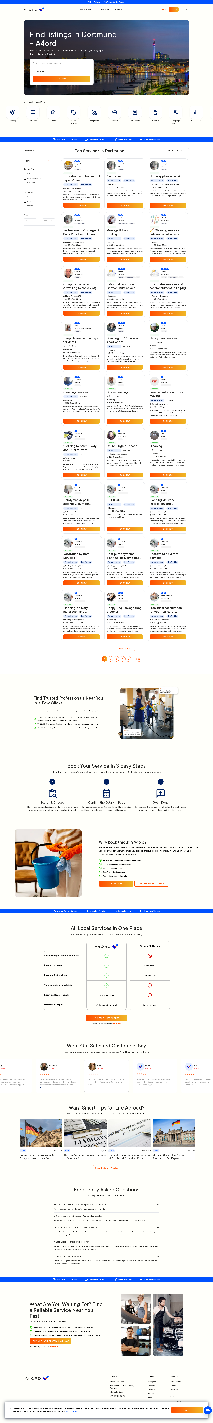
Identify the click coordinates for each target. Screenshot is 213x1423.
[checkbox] (25, 174)
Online (29, 174)
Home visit (31, 183)
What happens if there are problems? (71, 1242)
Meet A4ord (175, 1382)
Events (173, 1386)
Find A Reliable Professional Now (51, 1341)
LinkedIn (151, 1390)
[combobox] (176, 150)
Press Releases (176, 1390)
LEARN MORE (116, 883)
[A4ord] (34, 9)
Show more (124, 649)
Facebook (152, 1386)
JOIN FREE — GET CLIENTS (151, 883)
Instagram (152, 1382)
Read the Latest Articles (106, 1168)
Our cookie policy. (72, 1411)
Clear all (50, 161)
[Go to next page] (145, 659)
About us (119, 9)
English (29, 201)
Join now (173, 9)
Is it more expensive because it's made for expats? (78, 1216)
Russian (30, 206)
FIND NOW (61, 79)
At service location (34, 178)
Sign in (163, 9)
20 (139, 659)
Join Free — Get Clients (106, 1018)
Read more (43, 1088)
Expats (151, 1393)
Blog (150, 1397)
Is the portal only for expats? (67, 1256)
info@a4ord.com (117, 1392)
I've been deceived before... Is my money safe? (76, 1227)
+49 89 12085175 (118, 1396)
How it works (104, 9)
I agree (187, 1410)
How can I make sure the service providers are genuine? (80, 1204)
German (30, 197)
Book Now (82, 205)
